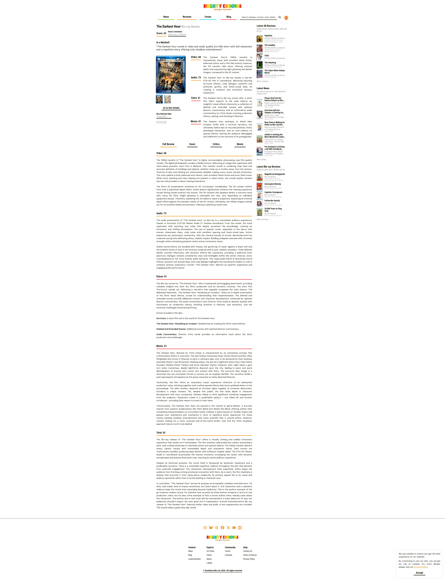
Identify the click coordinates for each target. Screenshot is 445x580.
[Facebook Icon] (222, 527)
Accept (419, 572)
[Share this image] (178, 59)
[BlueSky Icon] (211, 527)
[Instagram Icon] (205, 527)
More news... (262, 159)
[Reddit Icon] (240, 527)
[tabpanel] (204, 331)
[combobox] (258, 17)
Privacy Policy (421, 567)
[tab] (168, 145)
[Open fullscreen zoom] (183, 59)
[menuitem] (166, 17)
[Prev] (158, 75)
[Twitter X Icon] (228, 527)
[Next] (183, 75)
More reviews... (263, 81)
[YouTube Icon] (234, 527)
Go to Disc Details (171, 107)
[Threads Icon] (216, 527)
